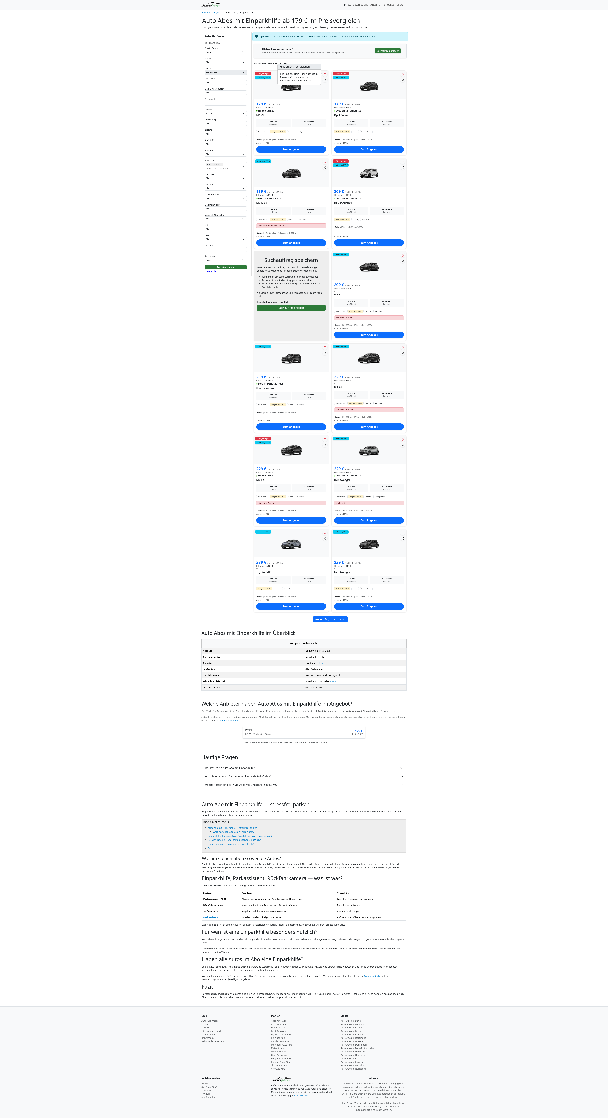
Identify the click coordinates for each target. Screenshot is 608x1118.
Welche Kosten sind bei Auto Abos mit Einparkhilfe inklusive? (241, 784)
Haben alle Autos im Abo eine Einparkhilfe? (231, 844)
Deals (207, 235)
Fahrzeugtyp (211, 119)
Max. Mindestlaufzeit (214, 88)
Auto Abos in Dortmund (353, 1037)
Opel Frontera (265, 388)
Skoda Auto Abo (279, 1065)
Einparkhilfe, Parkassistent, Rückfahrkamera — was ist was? (240, 835)
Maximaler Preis (212, 204)
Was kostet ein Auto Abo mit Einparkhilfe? (230, 768)
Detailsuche (211, 271)
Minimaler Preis (212, 194)
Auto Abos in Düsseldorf (354, 1044)
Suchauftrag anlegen (291, 308)
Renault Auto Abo (280, 1061)
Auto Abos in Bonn (351, 1031)
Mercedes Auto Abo (281, 1044)
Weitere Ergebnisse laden (330, 619)
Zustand (208, 129)
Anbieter (209, 225)
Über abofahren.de (211, 1031)
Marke (208, 58)
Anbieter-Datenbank (227, 720)
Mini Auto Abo (278, 1051)
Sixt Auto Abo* (209, 1086)
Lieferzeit (209, 184)
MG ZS (260, 115)
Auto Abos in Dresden (352, 1041)
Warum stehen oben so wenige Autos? (233, 831)
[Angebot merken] (324, 74)
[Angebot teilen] (324, 79)
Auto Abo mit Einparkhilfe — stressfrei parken (232, 827)
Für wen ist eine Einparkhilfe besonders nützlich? (234, 839)
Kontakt (205, 1027)
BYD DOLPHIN (343, 202)
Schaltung (209, 150)
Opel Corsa (341, 115)
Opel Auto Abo (279, 1054)
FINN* (204, 1083)
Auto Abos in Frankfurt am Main (358, 1048)
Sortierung (210, 256)
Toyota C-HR (264, 572)
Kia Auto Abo (278, 1037)
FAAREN (205, 1093)
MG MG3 (261, 202)
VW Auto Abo (278, 1068)
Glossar (205, 1024)
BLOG (400, 4)
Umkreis (208, 109)
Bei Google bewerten (212, 1041)
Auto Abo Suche (372, 975)
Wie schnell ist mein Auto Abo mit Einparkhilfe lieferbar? (238, 776)
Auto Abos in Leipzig (352, 1061)
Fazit (210, 848)
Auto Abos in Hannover (353, 1054)
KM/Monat (210, 78)
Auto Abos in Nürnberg (353, 1068)
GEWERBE (389, 4)
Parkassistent (211, 917)
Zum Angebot (291, 149)
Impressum (207, 1037)
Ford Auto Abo (279, 1031)
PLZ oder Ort (211, 98)
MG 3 (337, 294)
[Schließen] (404, 36)
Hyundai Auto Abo (281, 1034)
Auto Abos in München (353, 1065)
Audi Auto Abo (279, 1020)
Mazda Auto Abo (280, 1041)
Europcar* (206, 1090)
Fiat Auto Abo (278, 1027)
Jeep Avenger (342, 480)
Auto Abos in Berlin (351, 1020)
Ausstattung (210, 160)
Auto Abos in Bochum (352, 1027)
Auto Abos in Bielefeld (352, 1024)
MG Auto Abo (278, 1048)
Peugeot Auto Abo (281, 1058)
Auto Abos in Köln (350, 1058)
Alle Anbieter (208, 1097)
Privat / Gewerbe (212, 48)
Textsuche (209, 245)
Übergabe (209, 174)
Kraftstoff (209, 140)
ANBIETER (375, 4)
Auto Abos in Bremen (352, 1034)
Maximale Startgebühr (215, 214)
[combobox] (226, 103)
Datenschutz (208, 1034)
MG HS (260, 480)
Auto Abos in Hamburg (353, 1051)
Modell (208, 68)
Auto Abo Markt (209, 1020)
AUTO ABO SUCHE (358, 4)
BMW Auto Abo (279, 1024)
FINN (320, 662)
